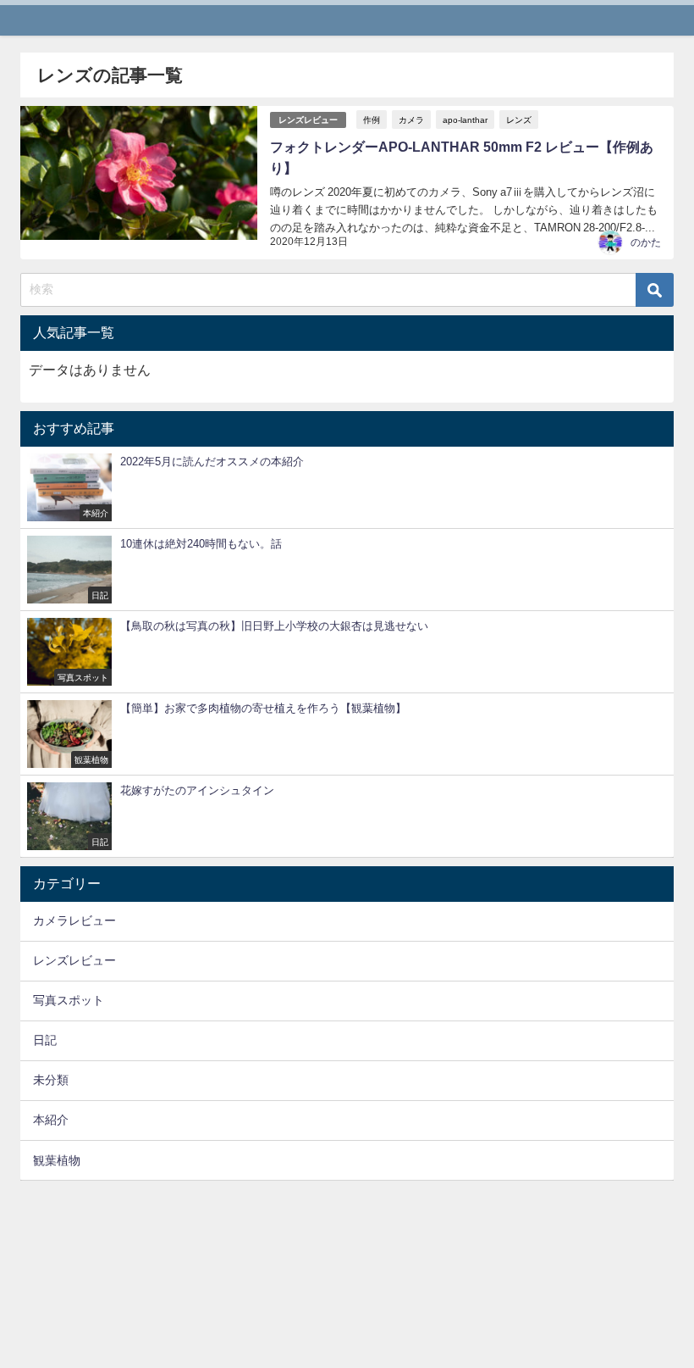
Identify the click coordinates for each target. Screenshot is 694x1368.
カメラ (411, 119)
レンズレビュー (308, 120)
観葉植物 (56, 1160)
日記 (45, 1040)
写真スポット (68, 1000)
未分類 (51, 1080)
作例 (371, 119)
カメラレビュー (74, 920)
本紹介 (51, 1120)
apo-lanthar (465, 119)
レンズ (519, 119)
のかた (646, 242)
